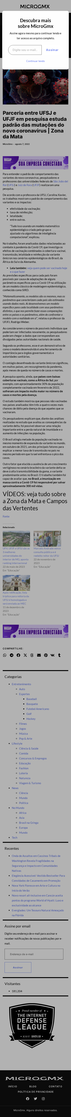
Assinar (52, 50)
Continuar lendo (35, 61)
